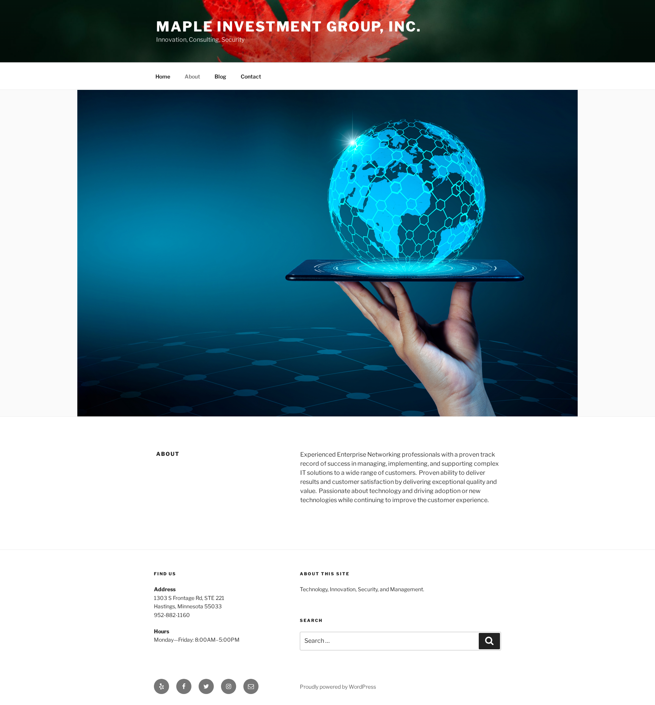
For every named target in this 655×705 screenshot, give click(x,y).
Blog (220, 76)
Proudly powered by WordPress (338, 686)
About (192, 76)
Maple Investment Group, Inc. (289, 26)
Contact (251, 76)
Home (162, 76)
